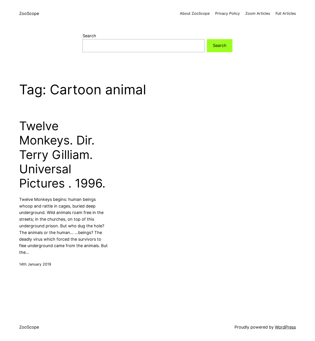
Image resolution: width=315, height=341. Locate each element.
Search (89, 35)
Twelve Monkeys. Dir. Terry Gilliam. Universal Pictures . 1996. (62, 155)
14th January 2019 (35, 264)
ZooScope (29, 13)
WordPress (285, 327)
